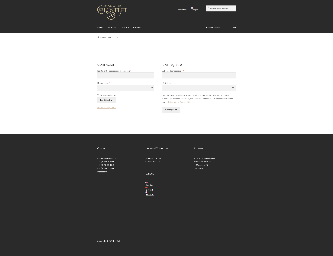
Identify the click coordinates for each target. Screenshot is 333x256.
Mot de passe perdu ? (106, 107)
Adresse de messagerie (173, 70)
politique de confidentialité (178, 102)
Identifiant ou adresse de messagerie (114, 70)
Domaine (112, 27)
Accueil (100, 27)
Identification (106, 100)
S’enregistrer (171, 109)
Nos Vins (137, 27)
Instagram (102, 171)
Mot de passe (103, 83)
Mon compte (182, 9)
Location (125, 27)
